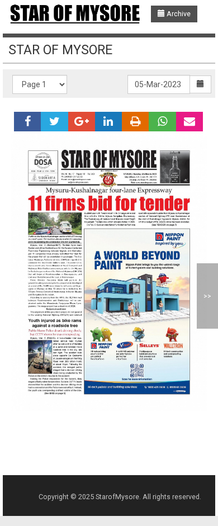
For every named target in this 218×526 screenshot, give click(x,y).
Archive (178, 14)
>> (207, 296)
